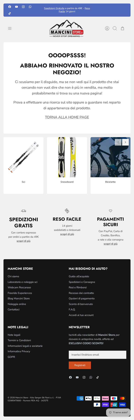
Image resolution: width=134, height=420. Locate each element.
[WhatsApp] (30, 7)
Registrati (79, 365)
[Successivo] (125, 142)
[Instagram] (23, 7)
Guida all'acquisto (79, 276)
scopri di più (23, 241)
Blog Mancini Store (19, 298)
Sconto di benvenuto (81, 304)
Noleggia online (17, 304)
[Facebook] (9, 7)
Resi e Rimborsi (78, 287)
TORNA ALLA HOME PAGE (67, 117)
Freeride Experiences (20, 293)
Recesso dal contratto (81, 293)
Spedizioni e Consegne (82, 282)
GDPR (11, 357)
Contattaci (13, 309)
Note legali (14, 335)
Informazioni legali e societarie (25, 346)
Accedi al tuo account (81, 315)
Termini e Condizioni (19, 340)
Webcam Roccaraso (19, 287)
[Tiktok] (9, 13)
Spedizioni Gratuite (54, 8)
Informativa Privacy (19, 351)
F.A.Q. (72, 309)
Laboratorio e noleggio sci (22, 282)
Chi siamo (13, 276)
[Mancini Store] (67, 28)
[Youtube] (16, 7)
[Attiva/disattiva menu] (11, 28)
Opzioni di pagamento (82, 298)
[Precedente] (118, 142)
